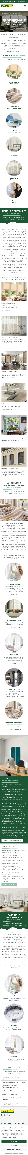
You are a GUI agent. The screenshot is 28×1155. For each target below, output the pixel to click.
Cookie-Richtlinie (8, 1153)
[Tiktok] (10, 1115)
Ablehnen (14, 1145)
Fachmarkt (11, 10)
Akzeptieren (14, 1141)
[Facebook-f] (1, 1115)
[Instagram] (4, 1115)
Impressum (21, 1153)
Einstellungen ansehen (14, 1149)
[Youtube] (7, 1115)
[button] (25, 6)
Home (5, 10)
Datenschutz (15, 1153)
